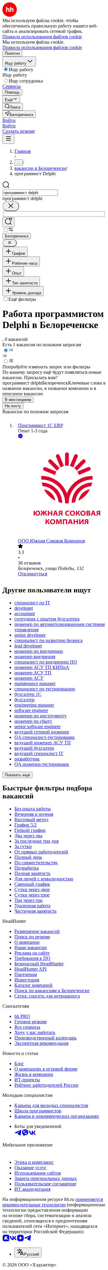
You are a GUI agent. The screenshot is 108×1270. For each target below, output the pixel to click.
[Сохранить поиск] (8, 222)
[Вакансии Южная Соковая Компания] (60, 489)
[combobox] (30, 193)
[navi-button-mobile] (8, 139)
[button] (9, 120)
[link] (12, 106)
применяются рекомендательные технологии (52, 1202)
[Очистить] (10, 206)
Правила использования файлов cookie (42, 47)
